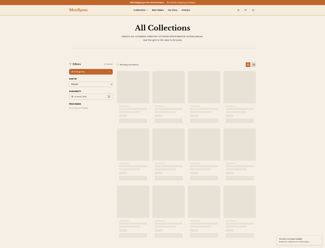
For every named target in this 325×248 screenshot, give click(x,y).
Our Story (172, 10)
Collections (139, 10)
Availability (75, 91)
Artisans (186, 10)
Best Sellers (158, 10)
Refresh (110, 64)
